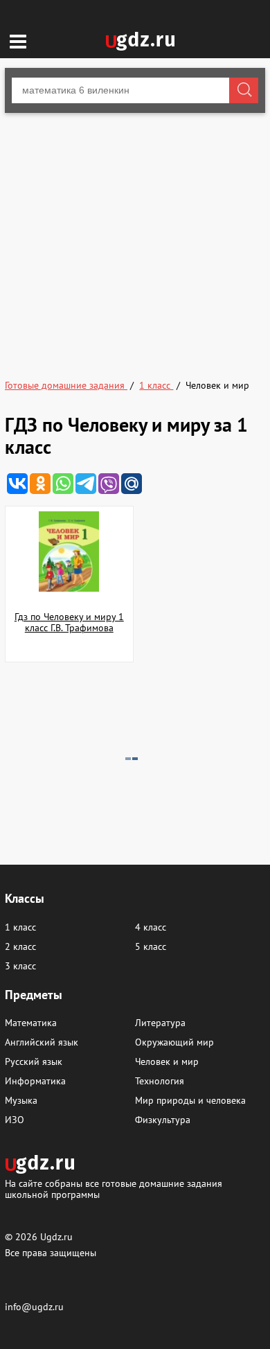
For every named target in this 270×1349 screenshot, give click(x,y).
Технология (159, 1081)
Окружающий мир (174, 1042)
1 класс (20, 927)
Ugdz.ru (56, 1237)
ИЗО (14, 1119)
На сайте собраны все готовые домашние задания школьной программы (113, 1188)
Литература (160, 1022)
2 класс (20, 946)
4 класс (150, 927)
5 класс (150, 946)
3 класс (20, 966)
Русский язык (33, 1061)
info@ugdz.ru (34, 1306)
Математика (31, 1022)
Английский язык (41, 1042)
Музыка (21, 1100)
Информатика (35, 1081)
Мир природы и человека (190, 1100)
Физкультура (162, 1119)
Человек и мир (167, 1061)
